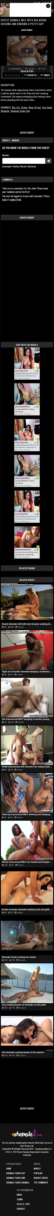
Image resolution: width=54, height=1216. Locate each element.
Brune (24, 107)
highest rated (41, 1177)
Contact (21, 1208)
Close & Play (27, 71)
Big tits (16, 107)
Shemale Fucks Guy (20, 111)
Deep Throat (35, 107)
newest (37, 1168)
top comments (41, 1182)
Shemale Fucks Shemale (17, 1182)
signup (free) (15, 199)
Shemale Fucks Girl (15, 1177)
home (8, 1168)
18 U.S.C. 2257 (23, 1204)
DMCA (19, 1194)
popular (38, 1173)
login (4, 199)
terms (20, 1199)
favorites (32, 75)
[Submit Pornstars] (48, 161)
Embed (47, 75)
